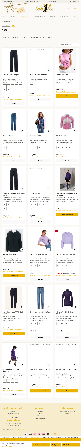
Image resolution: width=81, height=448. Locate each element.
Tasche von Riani (62, 75)
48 (12, 86)
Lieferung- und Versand (67, 411)
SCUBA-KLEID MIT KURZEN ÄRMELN (12, 370)
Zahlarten (67, 413)
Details (14, 103)
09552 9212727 (13, 420)
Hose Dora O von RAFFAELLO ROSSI (13, 313)
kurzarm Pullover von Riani (39, 254)
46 (5, 86)
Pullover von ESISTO (10, 254)
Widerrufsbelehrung (40, 418)
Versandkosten (35, 437)
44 (5, 89)
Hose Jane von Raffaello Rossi (40, 312)
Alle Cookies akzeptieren (71, 445)
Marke (5, 37)
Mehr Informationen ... (7, 446)
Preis (48, 37)
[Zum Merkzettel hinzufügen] (48, 69)
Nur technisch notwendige (41, 445)
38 (8, 86)
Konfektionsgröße (36, 37)
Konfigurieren (56, 445)
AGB (40, 413)
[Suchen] (64, 8)
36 (12, 89)
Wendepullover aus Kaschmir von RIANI (66, 194)
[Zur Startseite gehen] (45, 8)
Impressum (40, 411)
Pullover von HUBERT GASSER (40, 369)
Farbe (14, 37)
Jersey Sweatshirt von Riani (66, 254)
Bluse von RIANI (35, 136)
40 (16, 86)
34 (20, 86)
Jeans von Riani (8, 136)
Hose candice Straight (11, 75)
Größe (23, 37)
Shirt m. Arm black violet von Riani (66, 313)
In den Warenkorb (67, 96)
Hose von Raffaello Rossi (38, 75)
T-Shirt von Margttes (37, 193)
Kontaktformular (18, 430)
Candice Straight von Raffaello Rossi (14, 194)
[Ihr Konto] (68, 8)
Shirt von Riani (61, 136)
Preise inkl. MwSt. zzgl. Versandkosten (13, 99)
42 (8, 89)
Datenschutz (40, 416)
